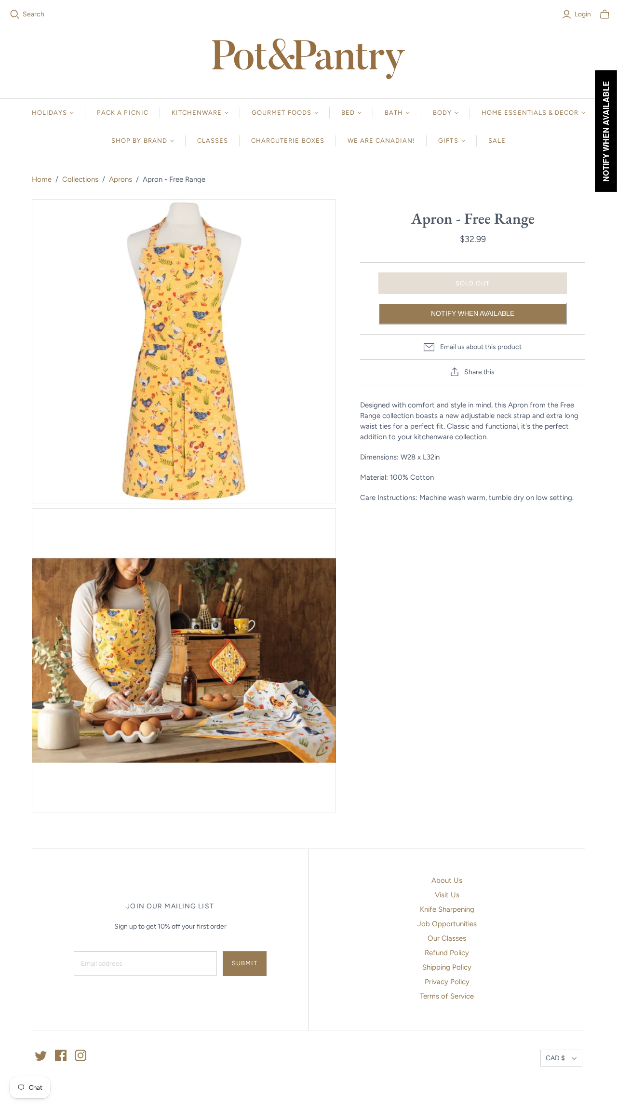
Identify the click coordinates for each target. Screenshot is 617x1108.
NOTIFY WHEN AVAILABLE (472, 313)
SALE (497, 140)
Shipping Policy (446, 967)
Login (583, 14)
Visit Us (447, 895)
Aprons (120, 179)
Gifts (448, 140)
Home (42, 179)
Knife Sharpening (447, 909)
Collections (80, 179)
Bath (394, 112)
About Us (446, 880)
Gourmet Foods (281, 112)
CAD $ (555, 1058)
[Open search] (15, 14)
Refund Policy (447, 952)
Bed (348, 112)
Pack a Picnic (122, 112)
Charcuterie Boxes (287, 140)
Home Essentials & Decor (530, 112)
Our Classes (447, 938)
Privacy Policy (447, 981)
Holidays (49, 112)
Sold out (473, 283)
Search (33, 14)
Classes (212, 140)
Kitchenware (197, 112)
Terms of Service (447, 996)
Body (442, 112)
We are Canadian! (382, 140)
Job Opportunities (447, 923)
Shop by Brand (139, 140)
